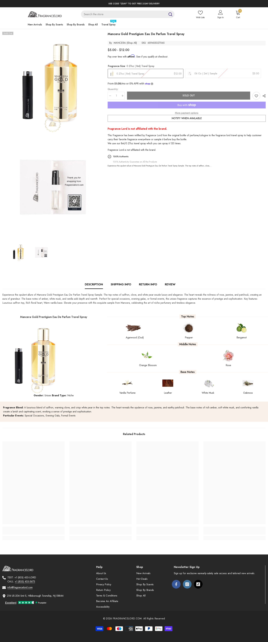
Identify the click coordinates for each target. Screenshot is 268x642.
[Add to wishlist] (256, 96)
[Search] (127, 14)
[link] (33, 532)
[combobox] (123, 14)
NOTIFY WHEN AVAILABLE (187, 118)
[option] (134, 3)
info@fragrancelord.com (20, 587)
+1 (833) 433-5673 (25, 581)
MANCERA (120, 43)
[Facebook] (176, 584)
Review (170, 284)
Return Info (148, 284)
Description (94, 284)
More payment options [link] (186, 113)
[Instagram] (187, 584)
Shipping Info (121, 284)
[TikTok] (198, 584)
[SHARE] (263, 96)
